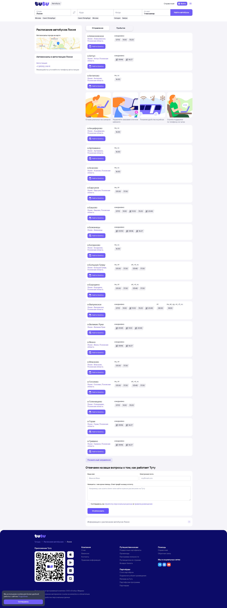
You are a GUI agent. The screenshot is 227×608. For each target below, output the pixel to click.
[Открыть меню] (190, 3)
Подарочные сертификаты (130, 550)
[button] (97, 28)
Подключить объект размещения (133, 576)
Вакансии (85, 553)
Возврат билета (126, 563)
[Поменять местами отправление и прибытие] (74, 12)
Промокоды (124, 553)
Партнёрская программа (130, 582)
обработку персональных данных (118, 504)
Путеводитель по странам (130, 560)
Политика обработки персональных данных (52, 597)
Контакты (85, 557)
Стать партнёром (126, 572)
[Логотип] (42, 3)
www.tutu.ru (74, 594)
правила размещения (143, 504)
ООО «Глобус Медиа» (75, 591)
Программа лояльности (129, 557)
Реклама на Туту (126, 579)
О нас (83, 550)
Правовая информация (90, 560)
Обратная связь (164, 553)
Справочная (169, 3)
